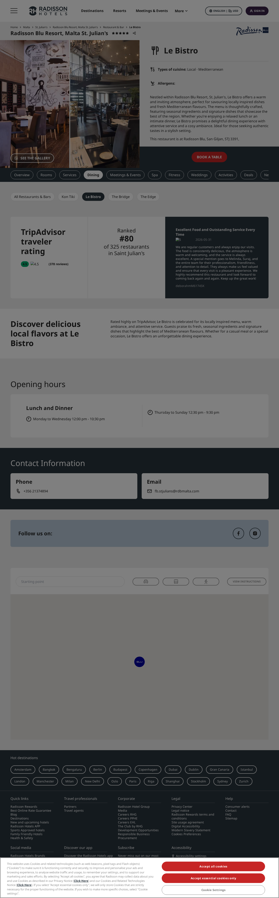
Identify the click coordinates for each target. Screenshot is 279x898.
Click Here (81, 881)
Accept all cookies (213, 866)
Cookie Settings (213, 890)
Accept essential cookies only (213, 878)
